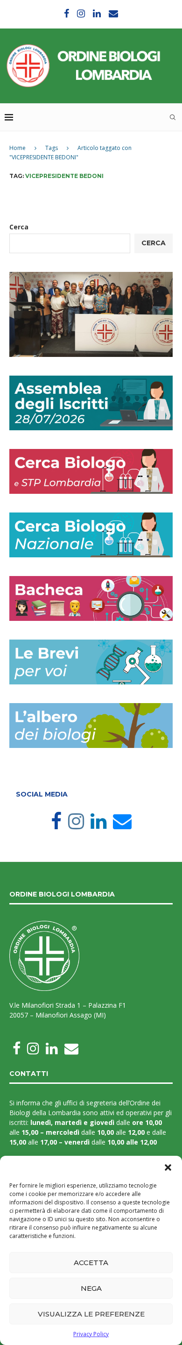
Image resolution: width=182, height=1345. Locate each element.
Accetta (91, 1262)
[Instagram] (81, 13)
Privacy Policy (91, 1334)
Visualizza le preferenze (91, 1313)
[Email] (113, 13)
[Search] (172, 117)
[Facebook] (66, 13)
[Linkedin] (97, 13)
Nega (91, 1288)
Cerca (18, 226)
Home (17, 148)
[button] (168, 1167)
